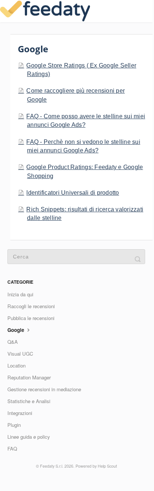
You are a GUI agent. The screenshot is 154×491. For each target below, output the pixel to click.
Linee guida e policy (28, 436)
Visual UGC (20, 353)
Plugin (14, 424)
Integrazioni (19, 412)
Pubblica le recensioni (30, 318)
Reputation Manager (29, 377)
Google (16, 329)
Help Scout (107, 466)
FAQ (12, 448)
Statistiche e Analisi (28, 401)
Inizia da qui (20, 294)
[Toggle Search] (138, 256)
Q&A (12, 341)
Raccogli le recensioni (31, 306)
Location (16, 365)
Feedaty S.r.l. (51, 466)
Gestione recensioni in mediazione (44, 389)
